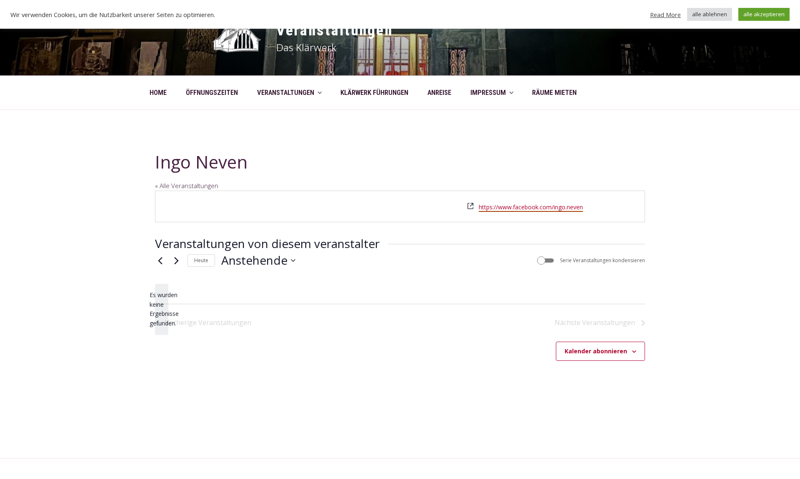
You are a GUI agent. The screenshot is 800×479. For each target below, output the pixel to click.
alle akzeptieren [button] (764, 14)
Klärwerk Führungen (374, 92)
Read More (665, 14)
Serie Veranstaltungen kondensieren (602, 260)
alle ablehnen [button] (709, 14)
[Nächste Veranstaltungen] (176, 261)
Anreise (439, 92)
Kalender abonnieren (596, 351)
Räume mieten (554, 92)
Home (158, 92)
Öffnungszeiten (212, 92)
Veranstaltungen (334, 30)
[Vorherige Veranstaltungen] (160, 261)
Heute (201, 260)
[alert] (161, 309)
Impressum (488, 92)
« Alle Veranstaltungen (186, 185)
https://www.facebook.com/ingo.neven (531, 207)
